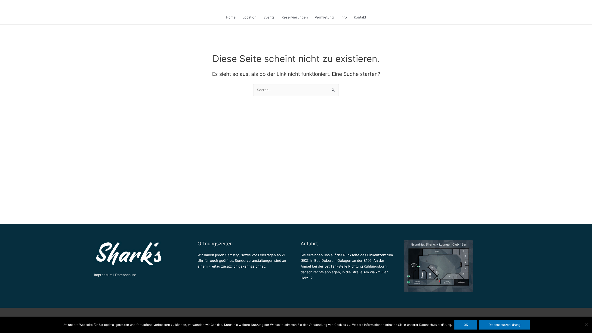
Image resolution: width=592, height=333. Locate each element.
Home (231, 17)
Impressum (103, 275)
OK (466, 325)
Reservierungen (294, 17)
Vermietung (324, 17)
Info (344, 17)
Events (268, 17)
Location (249, 17)
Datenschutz (125, 275)
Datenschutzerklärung (505, 325)
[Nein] (586, 324)
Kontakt (360, 17)
